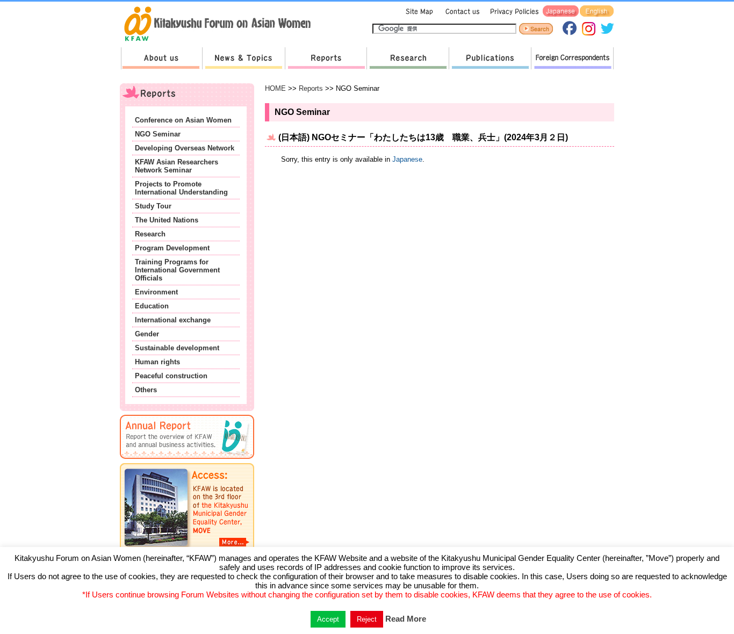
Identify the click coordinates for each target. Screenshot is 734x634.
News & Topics (243, 58)
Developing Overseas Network (184, 148)
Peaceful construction (171, 376)
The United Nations (166, 220)
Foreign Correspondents (572, 58)
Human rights (157, 362)
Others (146, 390)
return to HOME (221, 25)
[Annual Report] (187, 461)
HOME (275, 88)
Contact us (460, 11)
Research (407, 58)
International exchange (173, 320)
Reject (367, 619)
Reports (325, 58)
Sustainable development (177, 348)
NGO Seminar (158, 134)
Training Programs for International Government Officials (177, 270)
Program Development (172, 248)
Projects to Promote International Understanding (181, 188)
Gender (147, 334)
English (596, 11)
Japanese (560, 11)
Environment (156, 292)
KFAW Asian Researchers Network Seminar (176, 166)
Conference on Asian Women (183, 120)
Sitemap (418, 11)
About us (161, 58)
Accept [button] (328, 619)
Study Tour (153, 206)
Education (152, 306)
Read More (405, 618)
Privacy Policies (512, 11)
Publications (490, 58)
